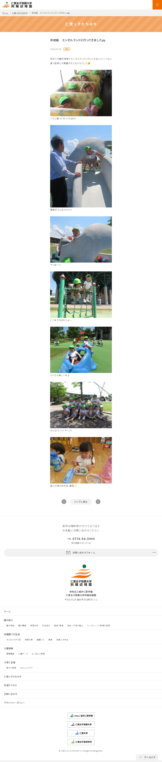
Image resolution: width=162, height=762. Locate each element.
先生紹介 (46, 625)
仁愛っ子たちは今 (20, 12)
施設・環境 (58, 625)
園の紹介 (8, 620)
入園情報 (8, 648)
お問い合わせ (10, 693)
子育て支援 (10, 662)
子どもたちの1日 (13, 639)
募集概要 (10, 653)
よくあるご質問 (38, 653)
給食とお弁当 (62, 639)
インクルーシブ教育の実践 (98, 625)
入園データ (23, 653)
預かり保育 (11, 667)
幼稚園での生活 (12, 634)
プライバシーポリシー (14, 702)
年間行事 (29, 639)
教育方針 (34, 625)
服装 (50, 639)
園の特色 (10, 625)
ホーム (5, 12)
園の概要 (22, 625)
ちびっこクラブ (26, 667)
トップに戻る (81, 501)
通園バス (40, 639)
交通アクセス (10, 685)
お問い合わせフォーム (83, 552)
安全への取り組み (75, 625)
